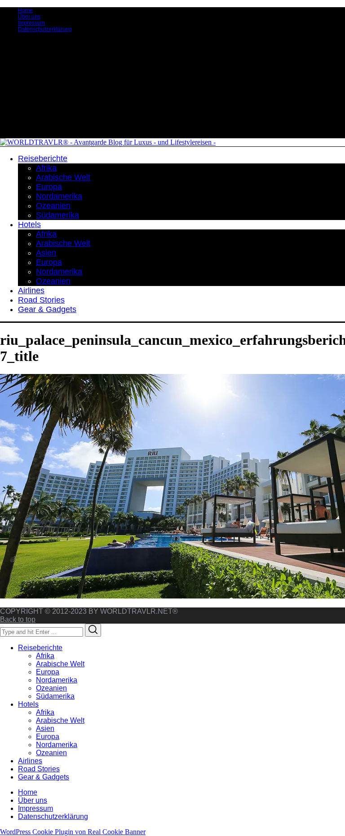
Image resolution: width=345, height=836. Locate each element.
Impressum (31, 23)
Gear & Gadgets (43, 777)
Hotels (28, 704)
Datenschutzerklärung (45, 29)
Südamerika (55, 696)
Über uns (29, 16)
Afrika (45, 656)
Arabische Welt (60, 664)
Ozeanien (51, 688)
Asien (45, 728)
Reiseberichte (40, 647)
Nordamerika (56, 680)
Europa (47, 672)
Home (25, 10)
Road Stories (39, 769)
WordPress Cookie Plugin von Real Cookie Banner (73, 832)
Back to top (17, 619)
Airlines (30, 761)
